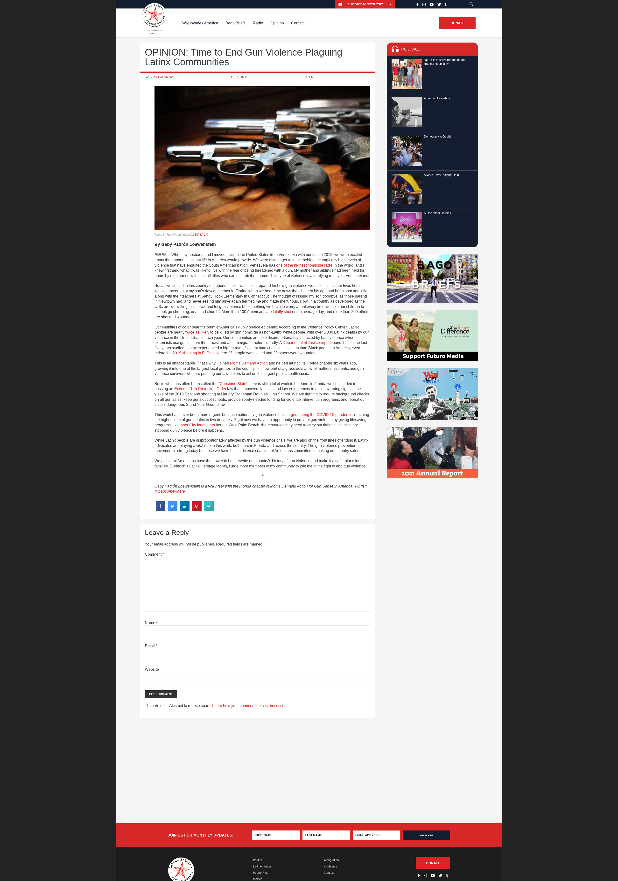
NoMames (330, 866)
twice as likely (197, 332)
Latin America (262, 866)
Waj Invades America (200, 23)
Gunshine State (233, 384)
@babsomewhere (169, 491)
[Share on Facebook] (160, 509)
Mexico (257, 879)
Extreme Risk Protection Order (200, 389)
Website (152, 669)
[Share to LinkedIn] (185, 509)
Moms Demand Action (249, 363)
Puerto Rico (260, 872)
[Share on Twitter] (172, 509)
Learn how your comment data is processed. (250, 706)
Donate (457, 23)
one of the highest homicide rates (304, 265)
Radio (258, 23)
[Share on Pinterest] (197, 509)
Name (151, 623)
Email (151, 646)
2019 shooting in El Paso (194, 353)
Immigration (331, 860)
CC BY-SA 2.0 (199, 234)
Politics (257, 860)
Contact (297, 23)
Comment (154, 554)
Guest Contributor (161, 77)
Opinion (277, 23)
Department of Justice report (307, 343)
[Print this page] (209, 509)
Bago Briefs (235, 23)
